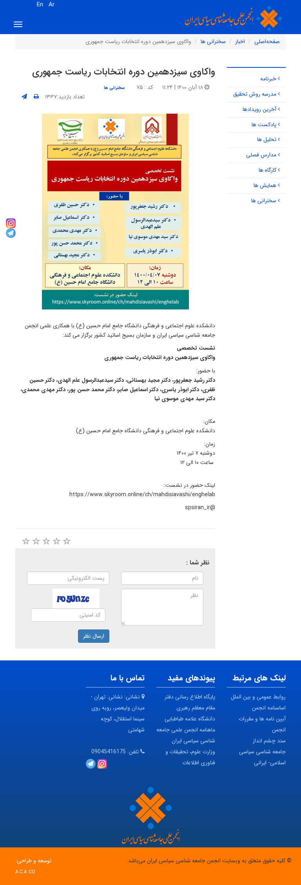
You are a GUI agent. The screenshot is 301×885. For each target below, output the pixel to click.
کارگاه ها (267, 170)
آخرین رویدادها (259, 109)
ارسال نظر (93, 636)
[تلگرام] (11, 232)
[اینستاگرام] (11, 222)
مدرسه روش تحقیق (254, 94)
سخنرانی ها (114, 88)
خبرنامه (268, 78)
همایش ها (265, 185)
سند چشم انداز (269, 740)
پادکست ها (264, 124)
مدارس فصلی (261, 155)
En (40, 4)
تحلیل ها (266, 139)
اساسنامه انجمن (269, 708)
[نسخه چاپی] (36, 96)
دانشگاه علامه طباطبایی (190, 719)
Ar (51, 4)
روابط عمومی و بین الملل (258, 697)
